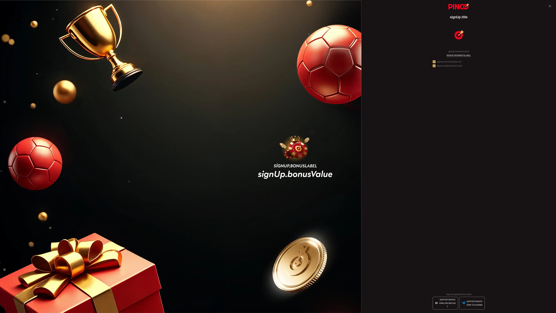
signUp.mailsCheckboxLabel (449, 66)
